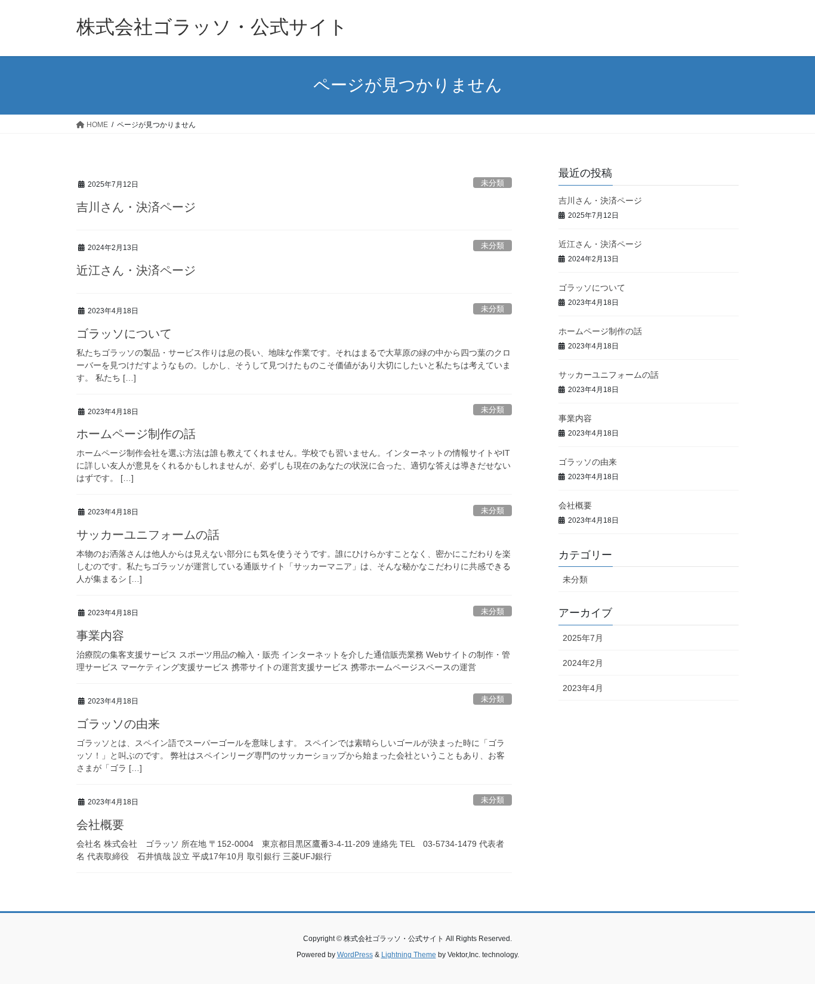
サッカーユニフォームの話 (148, 534)
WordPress (355, 955)
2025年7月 (583, 638)
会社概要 (100, 824)
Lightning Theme (408, 955)
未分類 (492, 182)
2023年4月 (583, 688)
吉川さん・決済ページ (136, 207)
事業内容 (100, 635)
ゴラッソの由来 (118, 723)
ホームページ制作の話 (136, 433)
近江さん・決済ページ (136, 270)
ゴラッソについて (124, 333)
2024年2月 (583, 663)
